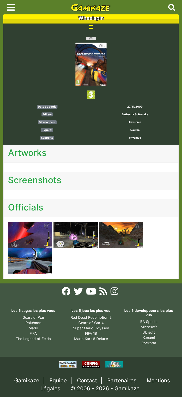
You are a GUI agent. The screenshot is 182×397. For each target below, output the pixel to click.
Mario (33, 328)
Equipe (58, 380)
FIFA (33, 333)
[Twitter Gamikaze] (79, 292)
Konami (149, 337)
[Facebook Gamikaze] (67, 292)
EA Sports (148, 321)
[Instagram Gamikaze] (114, 292)
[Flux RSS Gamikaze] (103, 292)
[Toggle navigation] (11, 7)
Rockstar (148, 343)
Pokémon (33, 322)
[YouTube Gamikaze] (91, 292)
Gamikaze (26, 380)
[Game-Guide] (114, 364)
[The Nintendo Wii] (68, 364)
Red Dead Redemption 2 (91, 317)
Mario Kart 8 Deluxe (91, 338)
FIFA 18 (91, 333)
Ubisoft (148, 332)
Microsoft (149, 327)
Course (135, 130)
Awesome (135, 122)
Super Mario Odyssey (91, 328)
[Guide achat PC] (91, 364)
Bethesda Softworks (135, 114)
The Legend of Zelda (33, 338)
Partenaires (121, 380)
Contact (87, 380)
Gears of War (33, 317)
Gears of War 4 (91, 322)
